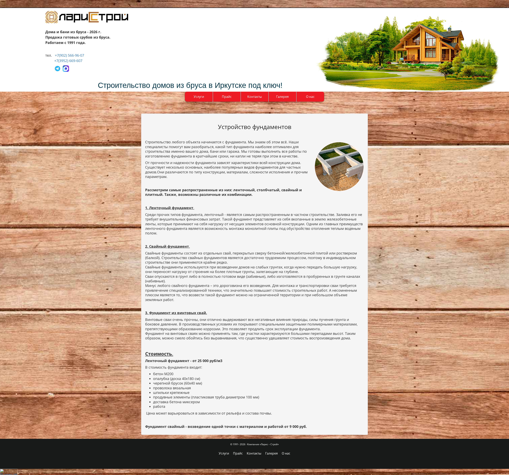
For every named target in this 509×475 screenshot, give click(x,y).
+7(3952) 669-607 (68, 60)
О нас (310, 96)
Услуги (199, 96)
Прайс (227, 96)
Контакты (254, 96)
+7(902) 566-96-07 (69, 55)
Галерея (282, 96)
